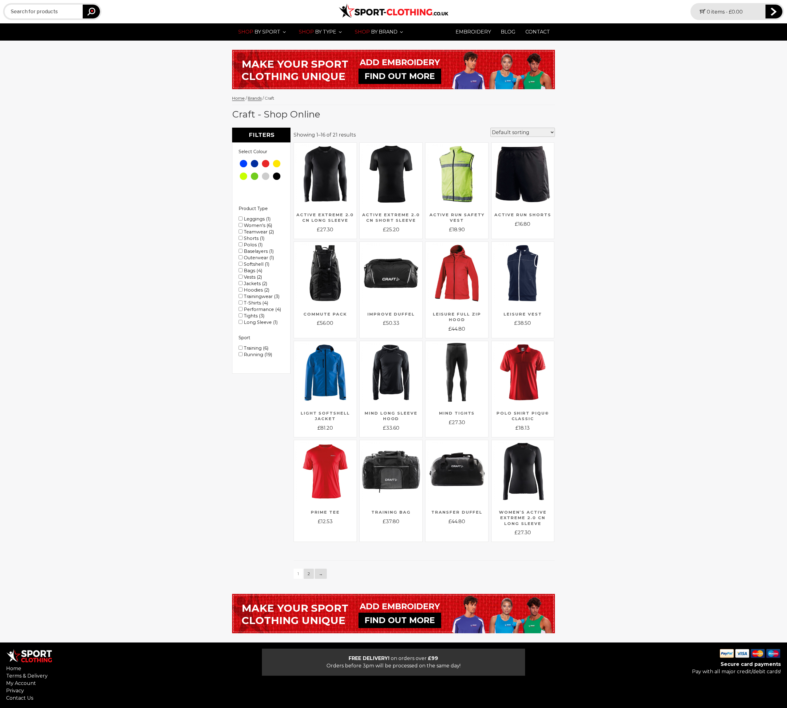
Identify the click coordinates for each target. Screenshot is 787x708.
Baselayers (258, 251)
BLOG (508, 32)
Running (257, 354)
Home (238, 98)
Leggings (256, 219)
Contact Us (19, 698)
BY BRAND (376, 32)
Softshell (256, 264)
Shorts (253, 238)
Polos (252, 245)
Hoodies (256, 290)
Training (255, 348)
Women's (257, 225)
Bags (252, 270)
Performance (262, 309)
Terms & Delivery (27, 676)
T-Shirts (255, 303)
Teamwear (258, 232)
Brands (255, 98)
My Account (21, 683)
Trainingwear (261, 296)
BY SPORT (259, 32)
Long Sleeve (260, 322)
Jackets (255, 283)
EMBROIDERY (473, 32)
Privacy (15, 691)
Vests (252, 277)
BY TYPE (317, 32)
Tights (253, 316)
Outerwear (258, 258)
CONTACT (537, 32)
